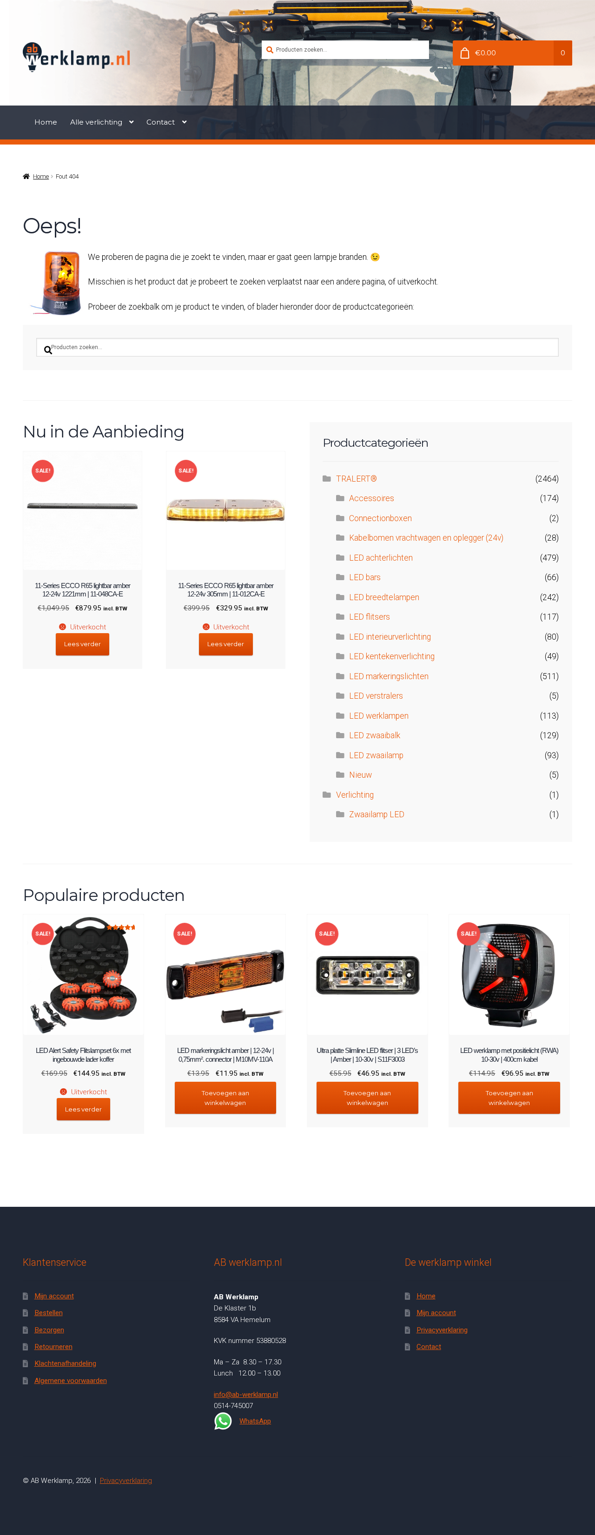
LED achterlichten (381, 557)
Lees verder (82, 644)
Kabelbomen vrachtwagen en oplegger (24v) (426, 538)
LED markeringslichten (389, 676)
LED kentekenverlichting (392, 656)
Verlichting (355, 795)
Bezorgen (49, 1330)
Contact (160, 122)
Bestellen (48, 1313)
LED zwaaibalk (374, 735)
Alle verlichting (96, 122)
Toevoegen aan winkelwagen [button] (225, 1097)
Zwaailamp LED (376, 814)
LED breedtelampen (384, 597)
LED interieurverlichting (390, 637)
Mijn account (54, 1296)
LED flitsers (369, 617)
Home (45, 122)
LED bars (365, 577)
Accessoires (371, 498)
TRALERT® (356, 478)
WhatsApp (255, 1421)
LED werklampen (379, 716)
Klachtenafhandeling (65, 1363)
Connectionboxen (380, 518)
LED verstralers (376, 696)
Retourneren (53, 1347)
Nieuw (360, 775)
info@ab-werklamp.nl (246, 1394)
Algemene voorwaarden (70, 1380)
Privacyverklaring (442, 1330)
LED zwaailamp (376, 755)
